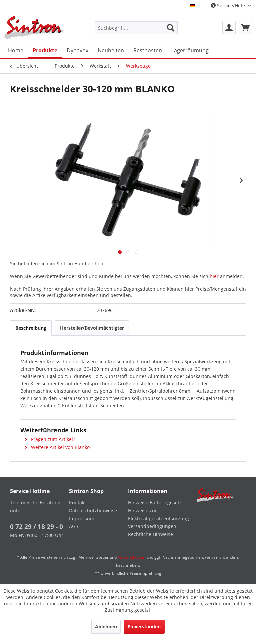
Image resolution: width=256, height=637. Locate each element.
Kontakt (77, 502)
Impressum (81, 518)
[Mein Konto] (229, 27)
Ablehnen (106, 626)
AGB (73, 526)
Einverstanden (144, 626)
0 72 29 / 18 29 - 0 (36, 526)
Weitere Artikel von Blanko (60, 447)
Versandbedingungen (152, 526)
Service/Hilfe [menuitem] (231, 5)
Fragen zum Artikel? (52, 439)
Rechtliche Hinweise (150, 534)
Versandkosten (131, 557)
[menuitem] (136, 27)
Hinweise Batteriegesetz (155, 502)
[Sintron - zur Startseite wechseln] (34, 27)
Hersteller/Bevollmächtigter (92, 328)
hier (214, 276)
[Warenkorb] (245, 27)
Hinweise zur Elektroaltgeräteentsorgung (156, 514)
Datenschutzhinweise (93, 510)
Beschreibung (30, 328)
